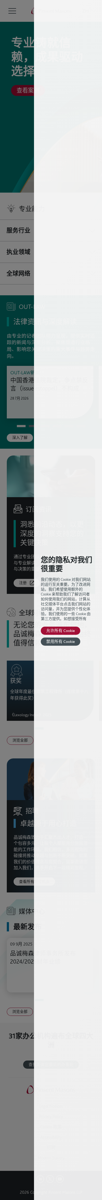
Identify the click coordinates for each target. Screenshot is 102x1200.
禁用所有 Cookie (60, 641)
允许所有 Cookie (60, 630)
